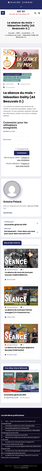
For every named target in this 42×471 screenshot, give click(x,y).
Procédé (12, 77)
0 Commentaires (10, 87)
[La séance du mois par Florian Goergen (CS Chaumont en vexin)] (21, 296)
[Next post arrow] (37, 232)
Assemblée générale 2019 (15, 395)
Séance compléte (23, 77)
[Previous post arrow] (37, 223)
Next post (7, 228)
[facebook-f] (21, 7)
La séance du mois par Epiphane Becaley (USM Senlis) (19, 348)
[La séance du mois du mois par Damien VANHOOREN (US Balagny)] (21, 258)
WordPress (26, 466)
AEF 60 (21, 11)
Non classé (8, 374)
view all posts (7, 212)
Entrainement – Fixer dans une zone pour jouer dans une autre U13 (19, 232)
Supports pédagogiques (12, 80)
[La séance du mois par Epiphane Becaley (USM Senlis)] (21, 333)
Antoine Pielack (9, 84)
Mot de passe (7, 139)
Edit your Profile (33, 206)
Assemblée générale (12, 428)
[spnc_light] (39, 13)
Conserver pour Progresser (12, 74)
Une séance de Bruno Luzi (13, 426)
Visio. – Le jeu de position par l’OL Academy (19, 421)
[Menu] (3, 13)
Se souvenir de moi (23, 149)
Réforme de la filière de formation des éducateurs (21, 437)
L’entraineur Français (12, 435)
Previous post (9, 222)
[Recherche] (35, 13)
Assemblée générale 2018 (15, 224)
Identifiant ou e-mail (9, 131)
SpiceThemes (24, 468)
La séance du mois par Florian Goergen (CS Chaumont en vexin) (18, 311)
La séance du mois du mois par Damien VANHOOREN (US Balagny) (19, 273)
